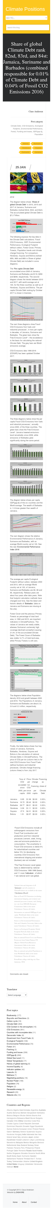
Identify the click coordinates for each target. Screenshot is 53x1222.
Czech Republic (25, 1123)
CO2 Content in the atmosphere (20, 1026)
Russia (29, 1150)
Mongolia (33, 1142)
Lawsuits (10, 1072)
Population (39, 134)
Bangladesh (32, 1112)
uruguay (21, 1164)
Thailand (19, 1158)
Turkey (9, 1161)
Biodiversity (11, 1015)
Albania (10, 1110)
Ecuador (26, 1126)
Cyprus (16, 1123)
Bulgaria (39, 1118)
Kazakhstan (11, 1139)
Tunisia (38, 1158)
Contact (34, 1202)
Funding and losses (24, 131)
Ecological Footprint (15, 1041)
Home (15, 1202)
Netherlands (11, 1145)
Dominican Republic (14, 1126)
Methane (10, 1075)
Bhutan (23, 1115)
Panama (17, 1148)
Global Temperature (15, 1060)
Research (11, 1092)
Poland (37, 1148)
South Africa (40, 1153)
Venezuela (38, 1164)
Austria (9, 1112)
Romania (22, 1150)
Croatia (9, 1123)
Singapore (16, 1153)
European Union (25, 1129)
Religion (10, 1086)
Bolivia (25, 144)
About (24, 1202)
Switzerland (11, 1158)
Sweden (33, 1156)
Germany (16, 1131)
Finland (35, 1129)
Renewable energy (14, 1089)
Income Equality (13, 1066)
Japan (30, 1137)
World (16, 1166)
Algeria (16, 1110)
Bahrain (24, 1112)
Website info (12, 1095)
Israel (15, 1137)
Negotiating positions (15, 1077)
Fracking (10, 1049)
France (41, 1129)
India (24, 1134)
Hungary (18, 1134)
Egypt (32, 1126)
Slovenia (31, 1153)
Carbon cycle (12, 1021)
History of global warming (17, 1063)
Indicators (29, 873)
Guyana (38, 148)
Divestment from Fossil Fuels (19, 1038)
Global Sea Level (14, 1058)
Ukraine (26, 1161)
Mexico (26, 1142)
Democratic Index (14, 1035)
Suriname (25, 152)
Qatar (16, 1150)
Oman (36, 1145)
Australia (42, 1110)
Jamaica (38, 152)
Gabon (9, 1131)
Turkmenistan (17, 1161)
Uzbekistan (29, 1164)
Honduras (26, 148)
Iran (36, 1134)
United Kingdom (36, 1161)
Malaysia (19, 1142)
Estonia (16, 1129)
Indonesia (30, 1134)
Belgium (16, 1115)
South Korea (11, 1156)
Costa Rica (36, 1121)
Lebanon (25, 1139)
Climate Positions (25, 9)
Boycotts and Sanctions (16, 1018)
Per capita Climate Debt (24, 268)
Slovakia (24, 1153)
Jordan (36, 1137)
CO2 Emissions (28, 126)
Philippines (29, 1148)
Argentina (34, 1110)
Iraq (39, 1134)
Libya (32, 1139)
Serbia (9, 1153)
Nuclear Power (13, 1080)
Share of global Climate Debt (24, 203)
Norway (31, 1145)
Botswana (21, 1118)
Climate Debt (16, 126)
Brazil (27, 1118)
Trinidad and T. (29, 1158)
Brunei (32, 1118)
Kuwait (19, 1139)
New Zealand (22, 1145)
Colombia (27, 1121)
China (20, 1121)
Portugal (10, 1150)
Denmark (35, 1123)
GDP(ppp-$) (37, 131)
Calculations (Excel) (21, 893)
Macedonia (11, 1142)
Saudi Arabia (37, 1150)
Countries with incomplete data (19, 1032)
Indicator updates (14, 1069)
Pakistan (10, 1148)
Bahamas (16, 1112)
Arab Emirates (24, 1110)
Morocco (40, 1142)
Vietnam (10, 1166)
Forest (13, 131)
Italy (19, 1137)
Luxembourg (39, 1139)
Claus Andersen (36, 111)
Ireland (9, 1137)
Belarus (10, 1115)
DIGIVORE (20, 1192)
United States (12, 1164)
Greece (23, 1131)
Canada (10, 1121)
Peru (23, 1148)
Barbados (37, 144)
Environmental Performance (31, 128)
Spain (19, 1156)
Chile (16, 1121)
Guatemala (30, 1131)
